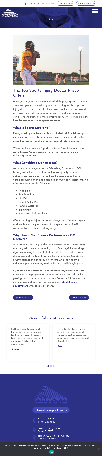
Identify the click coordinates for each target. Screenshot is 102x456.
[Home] (10, 13)
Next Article (78, 297)
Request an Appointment (50, 410)
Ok (51, 452)
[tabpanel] (28, 343)
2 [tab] (51, 366)
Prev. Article (24, 297)
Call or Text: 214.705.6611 (41, 3)
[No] (98, 449)
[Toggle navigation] (95, 11)
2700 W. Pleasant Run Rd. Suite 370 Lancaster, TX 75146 (53, 437)
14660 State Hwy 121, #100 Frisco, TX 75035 (50, 430)
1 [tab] (48, 366)
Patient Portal (85, 3)
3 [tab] (53, 366)
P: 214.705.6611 (46, 418)
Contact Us (64, 3)
